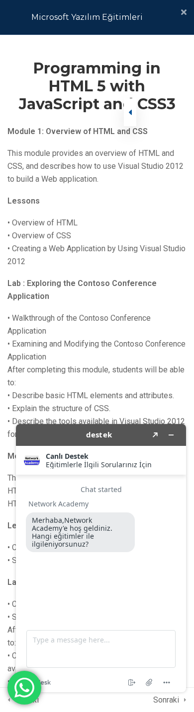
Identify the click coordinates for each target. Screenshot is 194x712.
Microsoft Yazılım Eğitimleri (87, 17)
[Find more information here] (101, 558)
